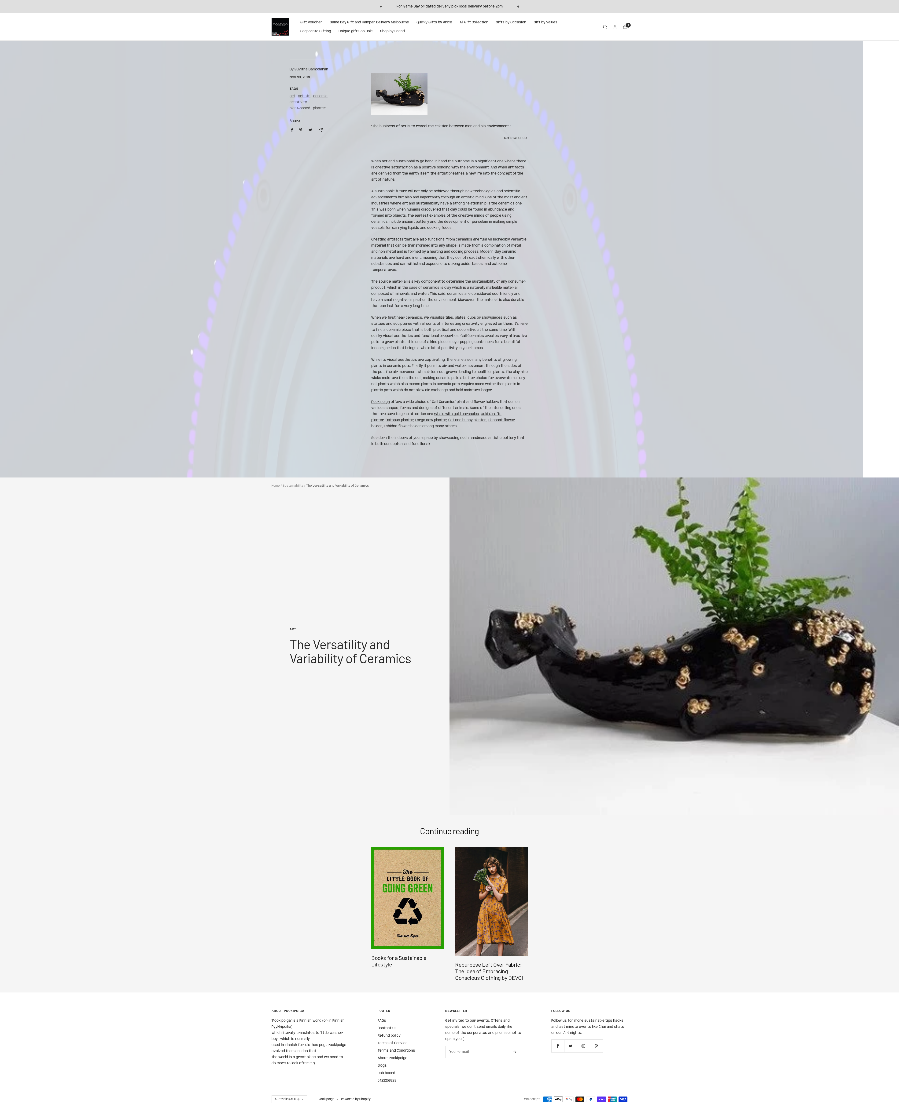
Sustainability (293, 485)
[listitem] (292, 130)
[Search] (605, 27)
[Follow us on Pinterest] (596, 1045)
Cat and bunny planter (467, 420)
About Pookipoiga (392, 1058)
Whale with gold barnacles (456, 414)
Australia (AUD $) (287, 1099)
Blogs (382, 1066)
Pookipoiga (380, 402)
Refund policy (389, 1036)
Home (276, 485)
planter (319, 108)
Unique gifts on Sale (356, 31)
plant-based (300, 108)
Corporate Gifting (315, 31)
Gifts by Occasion (511, 22)
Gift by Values (545, 22)
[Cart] (625, 27)
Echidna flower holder (402, 426)
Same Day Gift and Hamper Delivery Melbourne (369, 22)
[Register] (515, 1051)
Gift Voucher (311, 22)
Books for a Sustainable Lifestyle (399, 961)
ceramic (320, 96)
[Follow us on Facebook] (557, 1045)
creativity (298, 102)
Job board (386, 1073)
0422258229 (387, 1080)
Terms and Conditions (396, 1051)
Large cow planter (430, 420)
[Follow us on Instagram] (583, 1045)
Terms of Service (393, 1043)
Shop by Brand (392, 31)
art (292, 96)
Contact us (387, 1028)
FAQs (382, 1021)
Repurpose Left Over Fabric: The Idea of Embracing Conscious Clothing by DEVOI (489, 971)
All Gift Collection (474, 22)
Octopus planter (399, 420)
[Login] (615, 27)
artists (304, 96)
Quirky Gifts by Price (434, 22)
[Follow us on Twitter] (570, 1045)
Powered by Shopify (356, 1099)
